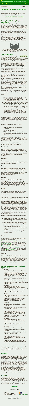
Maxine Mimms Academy (7, 243)
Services (12, 3)
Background (8, 16)
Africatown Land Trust (10, 249)
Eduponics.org (23, 56)
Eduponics (14, 16)
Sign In (16, 386)
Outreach (19, 3)
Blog (7, 3)
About (18, 389)
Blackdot (17, 247)
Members (25, 3)
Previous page (4, 6)
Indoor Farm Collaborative (7, 245)
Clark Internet (14, 398)
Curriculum (20, 16)
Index (2, 3)
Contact (14, 389)
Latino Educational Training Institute (9, 241)
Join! (13, 386)
